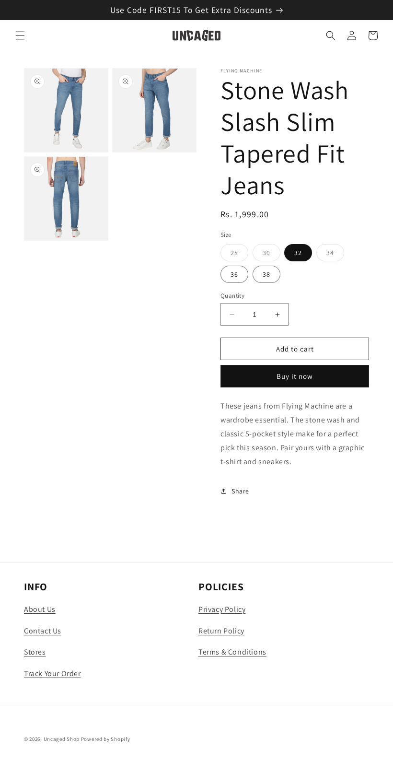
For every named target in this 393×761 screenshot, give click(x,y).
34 (335, 254)
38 (266, 274)
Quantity (232, 296)
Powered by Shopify (105, 739)
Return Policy (221, 631)
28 (239, 254)
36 (234, 274)
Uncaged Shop (62, 739)
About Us (40, 609)
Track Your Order (52, 673)
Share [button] (240, 491)
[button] (20, 35)
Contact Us (42, 631)
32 (298, 252)
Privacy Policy (221, 609)
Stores (35, 652)
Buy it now (295, 376)
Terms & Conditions (232, 652)
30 (271, 254)
